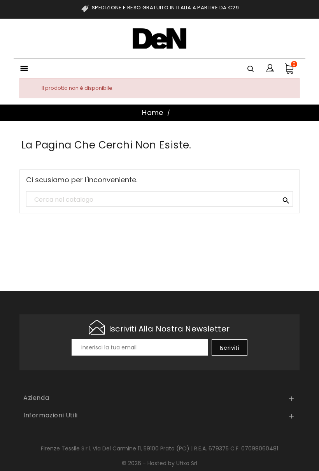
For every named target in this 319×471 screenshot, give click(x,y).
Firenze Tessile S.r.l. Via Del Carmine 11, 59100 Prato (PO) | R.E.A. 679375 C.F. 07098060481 (159, 448)
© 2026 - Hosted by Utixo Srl (159, 463)
